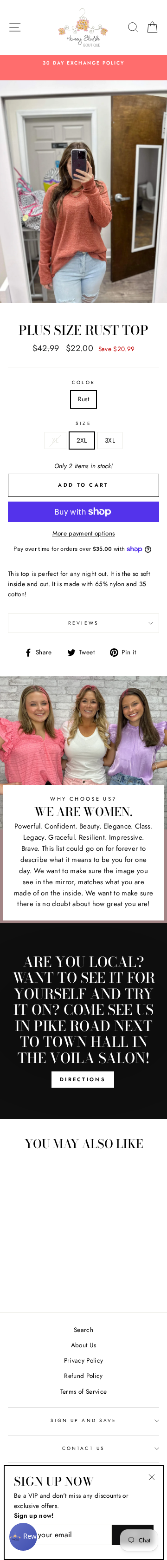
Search (83, 1329)
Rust (83, 399)
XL (55, 440)
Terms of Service (83, 1391)
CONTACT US (83, 1448)
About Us (83, 1345)
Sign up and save (83, 1420)
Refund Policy (83, 1375)
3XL (110, 440)
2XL (82, 440)
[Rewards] (23, 1537)
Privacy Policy (83, 1360)
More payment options (83, 533)
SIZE (83, 423)
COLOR (83, 382)
